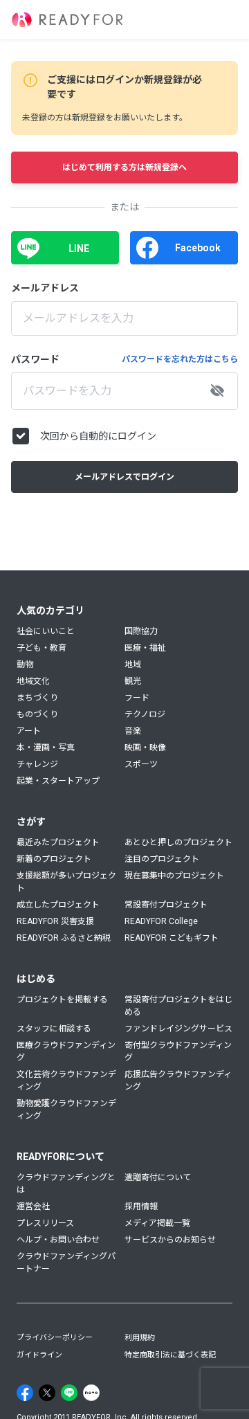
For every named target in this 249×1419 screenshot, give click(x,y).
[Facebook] (25, 1392)
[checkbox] (20, 436)
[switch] (217, 391)
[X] (47, 1392)
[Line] (69, 1392)
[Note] (91, 1392)
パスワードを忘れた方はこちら (180, 359)
